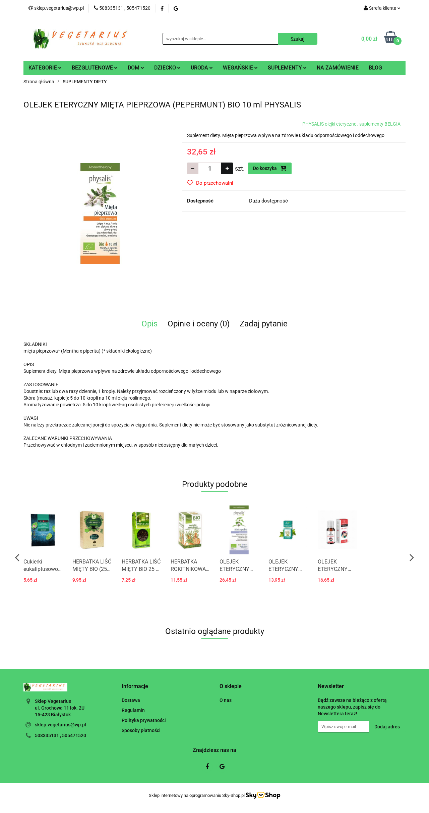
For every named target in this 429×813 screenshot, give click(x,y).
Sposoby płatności (141, 730)
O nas (226, 700)
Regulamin (133, 710)
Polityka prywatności (144, 720)
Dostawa (131, 700)
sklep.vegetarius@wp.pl (60, 724)
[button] (135, 686)
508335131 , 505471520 (60, 735)
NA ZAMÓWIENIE (338, 67)
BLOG (375, 67)
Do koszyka (265, 168)
